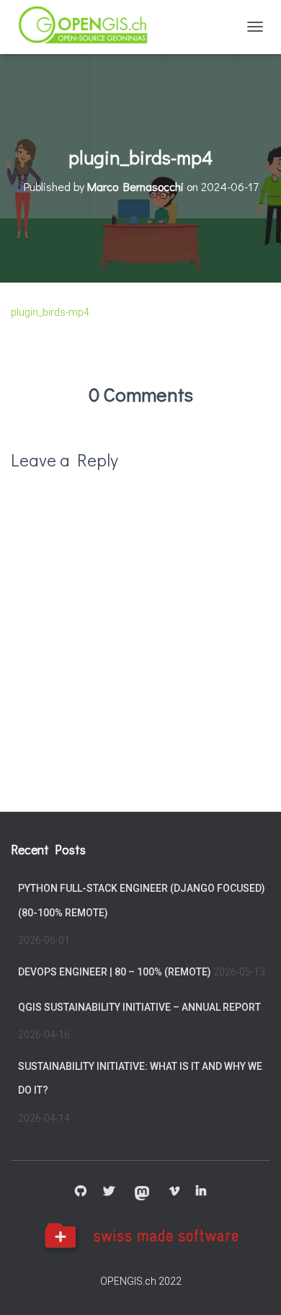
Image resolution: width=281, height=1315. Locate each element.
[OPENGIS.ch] (90, 27)
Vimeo (174, 1191)
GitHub (81, 1191)
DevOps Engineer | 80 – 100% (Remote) (114, 972)
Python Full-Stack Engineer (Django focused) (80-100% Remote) (141, 900)
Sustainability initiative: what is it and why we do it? (140, 1079)
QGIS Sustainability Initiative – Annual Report (139, 1007)
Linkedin (201, 1191)
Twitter (109, 1191)
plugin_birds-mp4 (50, 312)
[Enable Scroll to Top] (252, 1286)
